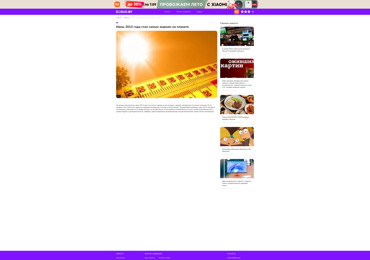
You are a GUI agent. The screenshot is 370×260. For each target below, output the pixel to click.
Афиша (199, 12)
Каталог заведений (183, 12)
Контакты (231, 254)
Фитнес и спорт (164, 258)
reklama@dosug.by (233, 258)
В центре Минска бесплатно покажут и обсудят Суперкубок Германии (236, 50)
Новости (167, 12)
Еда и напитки (150, 258)
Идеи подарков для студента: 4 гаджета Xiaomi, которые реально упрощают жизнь (236, 183)
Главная (118, 18)
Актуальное (120, 258)
